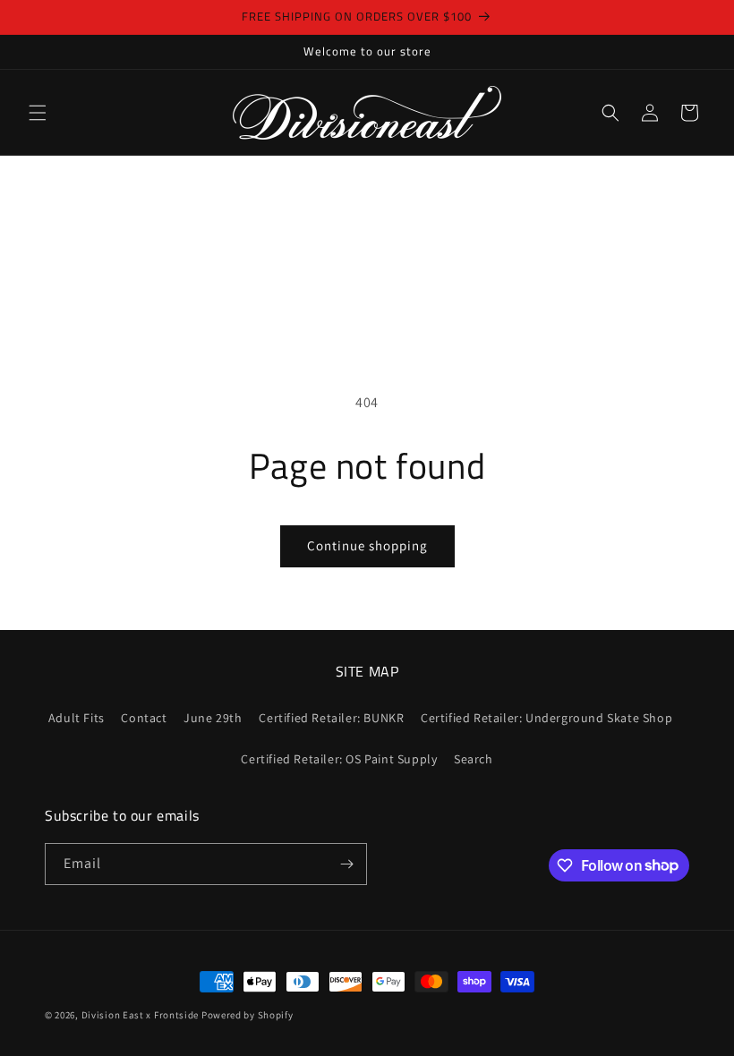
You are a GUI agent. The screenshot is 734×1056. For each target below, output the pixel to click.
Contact (143, 718)
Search (473, 759)
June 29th (213, 718)
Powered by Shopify (247, 1015)
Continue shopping (367, 545)
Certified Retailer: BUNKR (331, 718)
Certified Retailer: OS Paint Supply (339, 759)
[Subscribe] (346, 864)
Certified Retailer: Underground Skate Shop (546, 718)
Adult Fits (76, 718)
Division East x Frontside (141, 1015)
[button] (37, 112)
